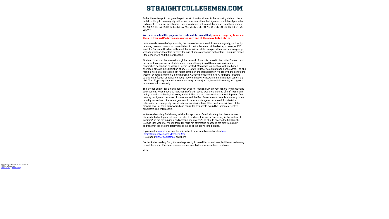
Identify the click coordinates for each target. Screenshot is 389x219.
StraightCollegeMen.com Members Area (164, 134)
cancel (161, 131)
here (224, 131)
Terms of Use (5, 168)
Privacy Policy (16, 168)
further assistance (165, 137)
